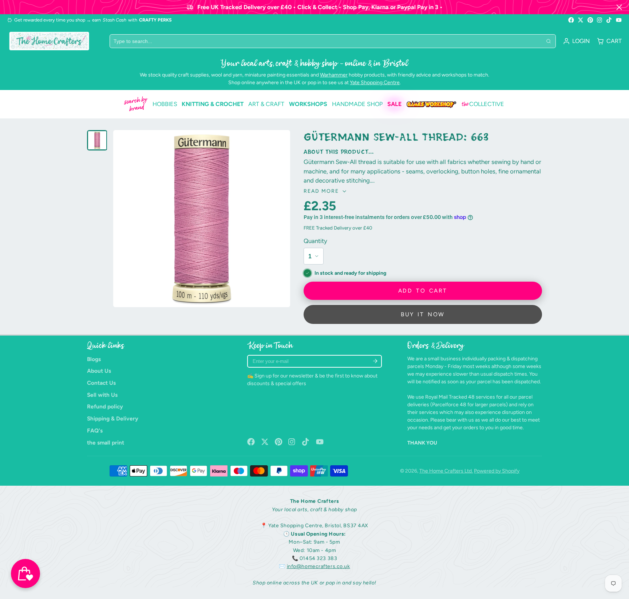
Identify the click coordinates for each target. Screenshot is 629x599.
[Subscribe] (375, 361)
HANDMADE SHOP (357, 104)
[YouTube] (619, 20)
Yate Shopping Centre (375, 82)
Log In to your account (576, 41)
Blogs (94, 359)
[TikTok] (609, 20)
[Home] (49, 41)
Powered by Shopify (496, 471)
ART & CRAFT (266, 104)
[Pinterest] (590, 20)
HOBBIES (165, 104)
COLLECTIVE (483, 104)
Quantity (315, 240)
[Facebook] (571, 20)
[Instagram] (600, 20)
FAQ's (95, 430)
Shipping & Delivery (112, 418)
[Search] (548, 41)
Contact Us (101, 382)
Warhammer (334, 75)
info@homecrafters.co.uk (318, 566)
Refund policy (105, 406)
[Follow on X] (580, 20)
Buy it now (422, 314)
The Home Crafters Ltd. (446, 471)
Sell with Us (102, 394)
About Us (99, 370)
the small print (105, 442)
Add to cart (422, 290)
